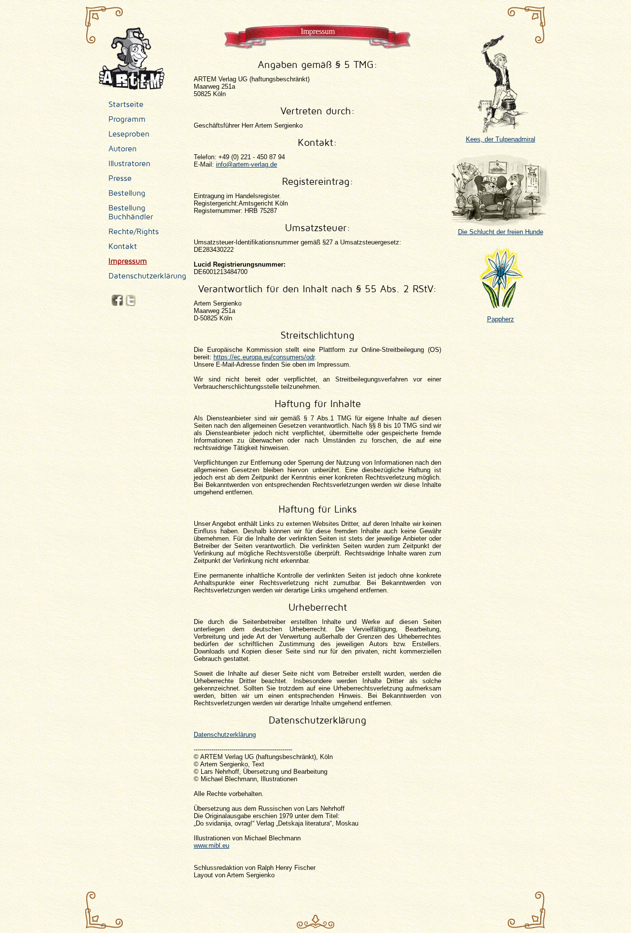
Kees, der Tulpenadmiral (500, 139)
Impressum (127, 261)
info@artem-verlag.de (246, 164)
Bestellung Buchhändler (130, 212)
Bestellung (126, 193)
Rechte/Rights (133, 231)
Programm (126, 119)
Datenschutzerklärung (147, 276)
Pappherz (500, 319)
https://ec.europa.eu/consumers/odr (264, 357)
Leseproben (128, 134)
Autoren (122, 148)
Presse (120, 178)
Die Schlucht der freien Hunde (500, 232)
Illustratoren (129, 163)
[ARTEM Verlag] (132, 86)
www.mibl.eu (211, 845)
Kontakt (122, 246)
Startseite (125, 104)
